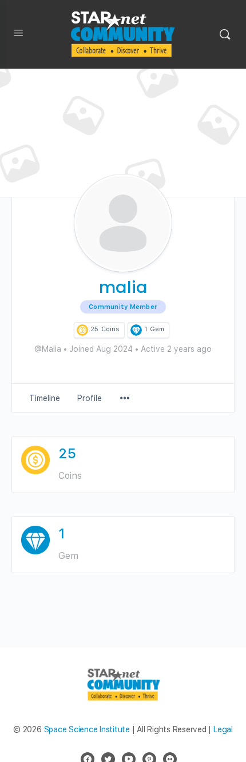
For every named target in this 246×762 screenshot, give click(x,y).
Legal (223, 729)
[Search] (225, 34)
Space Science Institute (87, 729)
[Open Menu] (18, 35)
